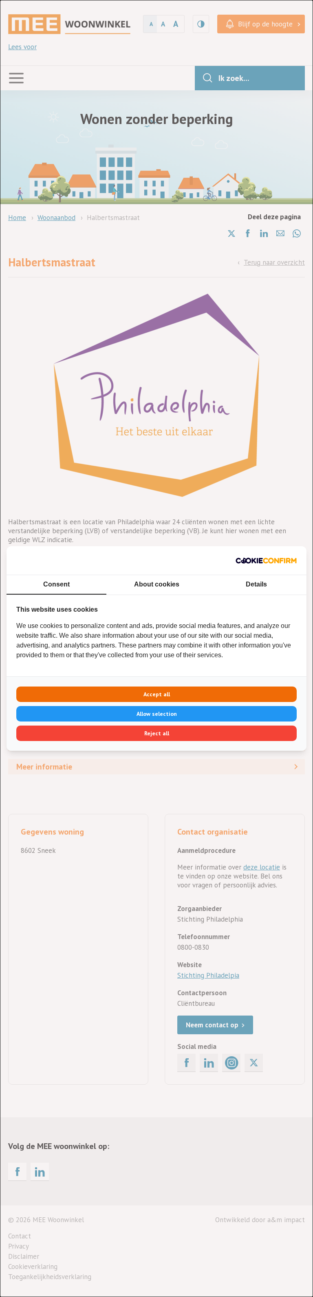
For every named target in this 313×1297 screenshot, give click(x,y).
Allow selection (157, 713)
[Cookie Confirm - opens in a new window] (266, 560)
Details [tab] (256, 584)
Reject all (156, 733)
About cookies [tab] (156, 584)
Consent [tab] (56, 584)
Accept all (156, 694)
